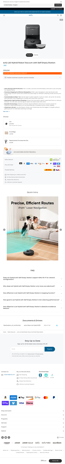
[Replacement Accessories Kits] (32, 141)
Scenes (36, 55)
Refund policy (26, 450)
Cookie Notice (20, 452)
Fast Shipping (23, 374)
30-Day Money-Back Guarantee (28, 377)
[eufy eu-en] (30, 15)
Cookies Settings (47, 450)
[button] (61, 2)
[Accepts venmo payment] (13, 403)
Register (49, 349)
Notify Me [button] (55, 460)
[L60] (32, 123)
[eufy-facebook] (5, 437)
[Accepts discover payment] (29, 397)
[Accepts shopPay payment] (5, 403)
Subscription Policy (31, 452)
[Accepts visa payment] (21, 403)
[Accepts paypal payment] (54, 397)
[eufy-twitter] (9, 437)
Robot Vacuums (11, 332)
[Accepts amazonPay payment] (5, 397)
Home (4, 332)
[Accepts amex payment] (13, 397)
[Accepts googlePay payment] (38, 397)
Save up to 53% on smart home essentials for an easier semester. (32, 11)
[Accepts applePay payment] (21, 397)
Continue (58, 5)
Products (29, 55)
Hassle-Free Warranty (25, 381)
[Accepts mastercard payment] (46, 397)
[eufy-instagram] (2, 437)
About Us (5, 450)
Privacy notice (36, 450)
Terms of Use (58, 450)
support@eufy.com (9, 374)
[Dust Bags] (32, 133)
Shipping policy (15, 450)
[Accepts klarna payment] (29, 403)
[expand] (59, 77)
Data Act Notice (44, 452)
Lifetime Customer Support (26, 384)
